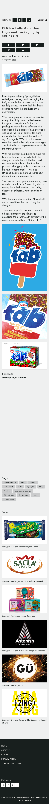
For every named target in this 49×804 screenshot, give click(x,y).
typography (9, 499)
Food (14, 59)
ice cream (8, 486)
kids (20, 486)
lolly (41, 486)
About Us (5, 750)
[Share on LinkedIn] (37, 44)
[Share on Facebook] (8, 44)
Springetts (23, 495)
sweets (35, 495)
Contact (5, 755)
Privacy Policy (8, 759)
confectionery (10, 482)
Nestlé (7, 491)
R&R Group (9, 495)
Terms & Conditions (11, 763)
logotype (30, 486)
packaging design (23, 491)
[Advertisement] (24, 426)
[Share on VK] (23, 49)
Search (41, 19)
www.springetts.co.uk (14, 377)
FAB (22, 482)
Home (4, 746)
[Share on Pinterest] (8, 49)
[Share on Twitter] (23, 44)
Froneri (33, 482)
